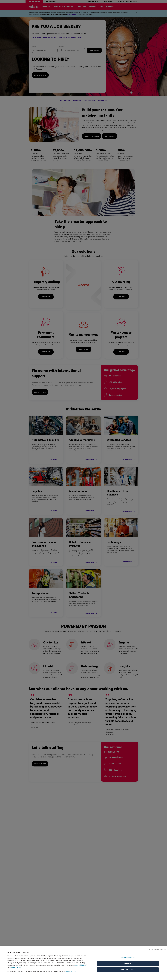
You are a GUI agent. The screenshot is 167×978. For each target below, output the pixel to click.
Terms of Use (70, 971)
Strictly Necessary (127, 969)
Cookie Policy (80, 965)
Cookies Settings (128, 957)
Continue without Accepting (157, 949)
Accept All (128, 963)
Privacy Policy (16, 967)
